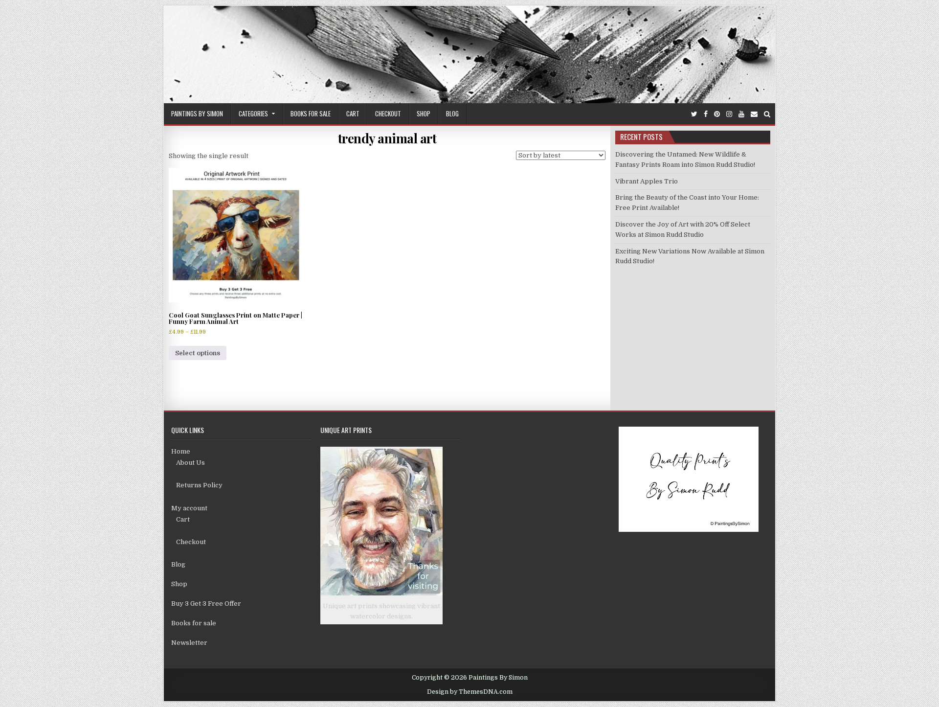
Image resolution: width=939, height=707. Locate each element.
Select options (197, 353)
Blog (452, 113)
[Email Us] (754, 114)
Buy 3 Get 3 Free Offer (206, 603)
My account (189, 508)
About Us (190, 462)
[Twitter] (694, 114)
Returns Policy (199, 485)
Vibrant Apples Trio (646, 181)
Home (180, 451)
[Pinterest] (717, 114)
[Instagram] (729, 114)
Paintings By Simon (197, 113)
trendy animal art (387, 138)
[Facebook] (706, 114)
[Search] (767, 114)
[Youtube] (741, 114)
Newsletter (189, 642)
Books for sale (311, 113)
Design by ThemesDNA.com (470, 691)
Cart (352, 113)
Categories (253, 113)
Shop (423, 113)
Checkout (388, 113)
